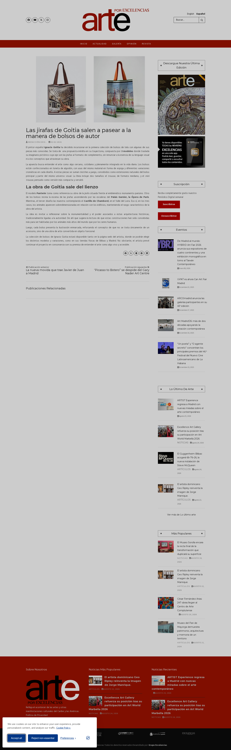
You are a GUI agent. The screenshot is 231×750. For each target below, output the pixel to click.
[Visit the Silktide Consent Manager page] (88, 738)
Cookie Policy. (63, 728)
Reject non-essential (42, 738)
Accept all (16, 738)
